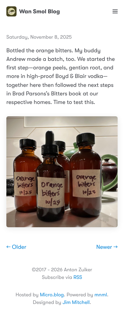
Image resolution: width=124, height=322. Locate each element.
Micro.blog (52, 295)
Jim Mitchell (76, 302)
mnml (100, 295)
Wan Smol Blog (39, 11)
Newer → (107, 247)
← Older (16, 247)
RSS (77, 277)
